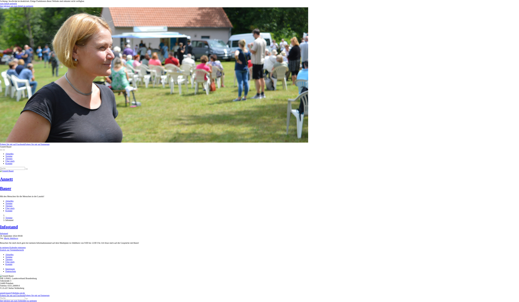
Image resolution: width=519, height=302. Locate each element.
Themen (8, 158)
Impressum (10, 269)
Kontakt (8, 163)
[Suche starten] (27, 298)
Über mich (9, 161)
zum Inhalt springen (8, 3)
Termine (8, 156)
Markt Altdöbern (11, 238)
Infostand (9, 226)
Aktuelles (9, 154)
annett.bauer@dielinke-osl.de (12, 293)
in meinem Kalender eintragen (13, 247)
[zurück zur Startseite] (7, 171)
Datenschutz (10, 271)
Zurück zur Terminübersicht (12, 250)
